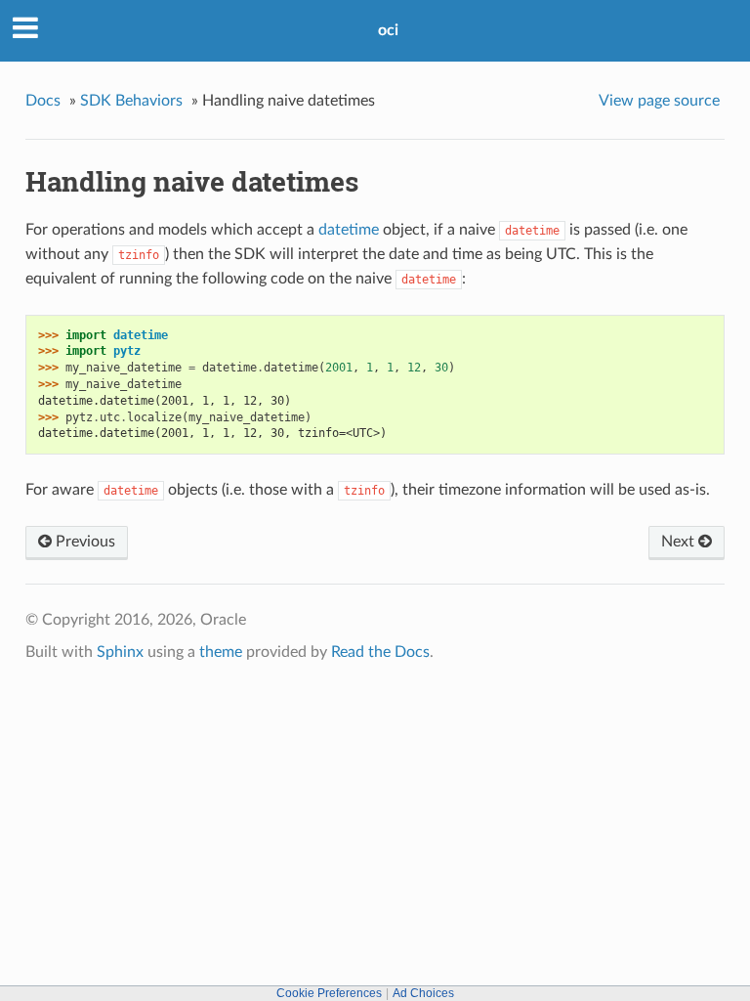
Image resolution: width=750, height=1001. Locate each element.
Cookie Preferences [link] (329, 993)
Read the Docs (380, 652)
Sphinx (120, 652)
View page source (659, 101)
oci (388, 30)
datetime (348, 230)
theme (220, 652)
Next (679, 541)
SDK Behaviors (131, 101)
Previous (83, 541)
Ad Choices (423, 993)
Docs (43, 101)
